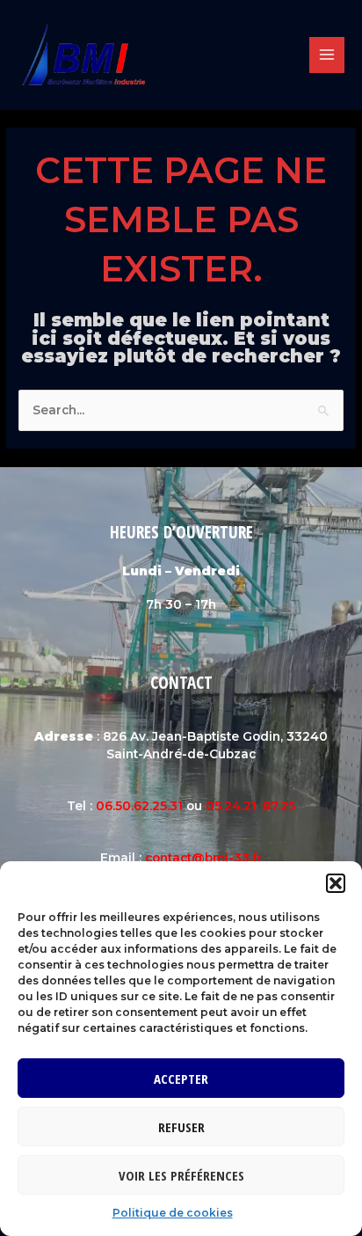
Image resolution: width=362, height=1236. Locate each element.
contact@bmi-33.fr (204, 858)
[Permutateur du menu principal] (327, 55)
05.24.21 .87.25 (250, 806)
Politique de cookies (172, 1212)
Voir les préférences (181, 1175)
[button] (335, 883)
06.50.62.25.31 (139, 806)
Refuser (181, 1127)
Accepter (181, 1078)
